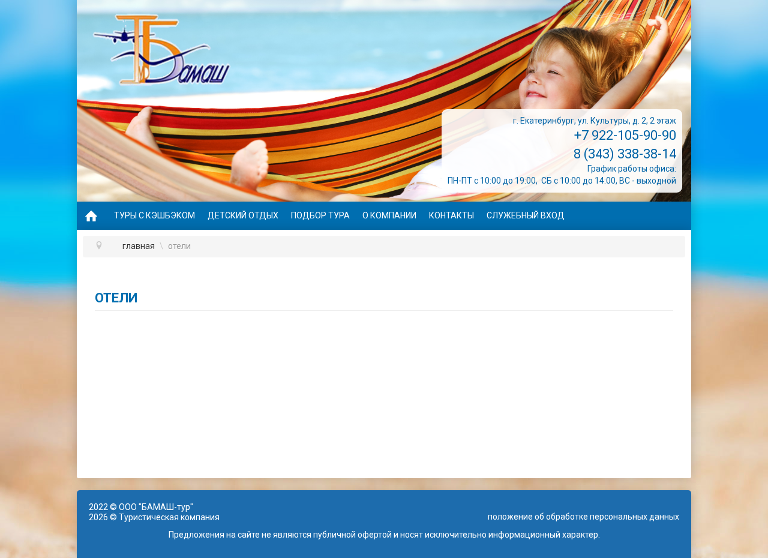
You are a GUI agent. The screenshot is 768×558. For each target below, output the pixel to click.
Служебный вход (526, 215)
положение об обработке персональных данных (583, 516)
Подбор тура (320, 215)
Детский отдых (243, 215)
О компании (389, 215)
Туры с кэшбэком (154, 215)
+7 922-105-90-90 (625, 135)
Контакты (451, 215)
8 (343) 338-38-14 (625, 153)
